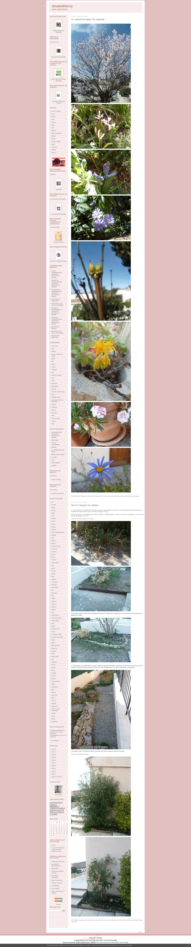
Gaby (52, 128)
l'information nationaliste (58, 861)
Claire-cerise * (55, 562)
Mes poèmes (54, 386)
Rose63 (53, 692)
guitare (53, 364)
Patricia (53, 678)
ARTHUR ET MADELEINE (59, 57)
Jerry (52, 623)
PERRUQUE (54, 301)
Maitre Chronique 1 (56, 133)
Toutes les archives (56, 776)
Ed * (52, 590)
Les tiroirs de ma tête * (57, 637)
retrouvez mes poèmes (57, 493)
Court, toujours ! (55, 888)
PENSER (53, 328)
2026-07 (53, 752)
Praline (53, 684)
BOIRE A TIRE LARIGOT (57, 454)
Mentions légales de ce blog (83, 942)
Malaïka (53, 136)
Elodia (53, 125)
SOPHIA (53, 150)
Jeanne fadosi (55, 620)
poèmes (54, 802)
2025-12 (53, 771)
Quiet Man (54, 147)
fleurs (109, 496)
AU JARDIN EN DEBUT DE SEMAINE (88, 19)
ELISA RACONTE (58, 242)
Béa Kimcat (54, 327)
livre (60, 802)
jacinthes (125, 496)
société (53, 814)
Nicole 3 (53, 667)
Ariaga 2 (53, 527)
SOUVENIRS (58, 795)
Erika (52, 596)
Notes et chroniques (56, 880)
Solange (53, 703)
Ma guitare (54, 383)
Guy (52, 612)
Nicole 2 (53, 665)
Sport (52, 415)
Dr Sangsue (54, 582)
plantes (115, 496)
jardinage (130, 496)
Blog (52, 349)
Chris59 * (54, 560)
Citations (53, 351)
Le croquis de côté (56, 634)
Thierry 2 (53, 152)
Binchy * (53, 540)
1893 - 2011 (54, 346)
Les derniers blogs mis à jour (81, 940)
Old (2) (53, 670)
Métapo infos (54, 868)
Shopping (54, 407)
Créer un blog (92, 937)
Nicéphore (54, 662)
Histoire (53, 367)
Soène (53, 698)
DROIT (53, 358)
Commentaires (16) (98, 920)
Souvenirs (54, 413)
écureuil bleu (54, 289)
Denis (53, 119)
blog (127, 942)
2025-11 (53, 774)
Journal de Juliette (56, 375)
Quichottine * (54, 687)
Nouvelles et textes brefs (58, 391)
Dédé (52, 576)
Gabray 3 (53, 604)
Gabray (53, 598)
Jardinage (54, 369)
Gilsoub (53, 609)
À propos (58, 904)
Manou (53, 642)
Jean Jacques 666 (56, 618)
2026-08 (53, 749)
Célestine (54, 551)
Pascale (53, 676)
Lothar (53, 640)
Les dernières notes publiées (96, 940)
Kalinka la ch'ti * (55, 629)
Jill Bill (53, 626)
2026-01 (53, 768)
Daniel (53, 568)
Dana (52, 114)
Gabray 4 (53, 607)
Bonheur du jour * (56, 546)
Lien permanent (89, 496)
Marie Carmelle (55, 645)
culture (53, 805)
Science (53, 404)
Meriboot (53, 651)
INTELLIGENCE (55, 463)
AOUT (53, 460)
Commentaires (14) (98, 496)
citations (54, 808)
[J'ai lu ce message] (189, 945)
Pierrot (53, 144)
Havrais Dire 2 (55, 615)
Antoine (53, 518)
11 (56, 828)
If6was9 (53, 130)
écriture (60, 812)
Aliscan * (53, 510)
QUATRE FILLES (56, 397)
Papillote (53, 673)
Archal (53, 521)
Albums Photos (55, 782)
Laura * (53, 631)
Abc (52, 502)
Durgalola (54, 584)
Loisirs (53, 380)
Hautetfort (99, 937)
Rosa (52, 689)
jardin (112, 496)
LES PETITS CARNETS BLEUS (58, 261)
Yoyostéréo (54, 721)
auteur (62, 808)
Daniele (53, 571)
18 (56, 831)
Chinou (53, 554)
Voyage (53, 421)
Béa (52, 538)
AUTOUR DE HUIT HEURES (58, 214)
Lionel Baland (55, 885)
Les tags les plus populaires (110, 940)
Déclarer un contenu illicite (69, 942)
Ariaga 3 (53, 529)
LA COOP (54, 457)
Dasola (53, 573)
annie (53, 516)
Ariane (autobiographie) (57, 532)
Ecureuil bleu (55, 587)
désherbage (136, 496)
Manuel (53, 139)
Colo (52, 271)
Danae (53, 116)
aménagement (114, 920)
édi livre (53, 845)
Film (52, 361)
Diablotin (53, 579)
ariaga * (53, 524)
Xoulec (53, 719)
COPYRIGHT (54, 740)
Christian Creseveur (56, 883)
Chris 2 (53, 557)
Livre (52, 378)
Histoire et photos (56, 479)
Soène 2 (53, 700)
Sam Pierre (54, 695)
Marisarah (54, 648)
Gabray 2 (53, 601)
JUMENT (53, 465)
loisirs (72, 921)
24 (53, 833)
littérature (54, 806)
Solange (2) (54, 706)
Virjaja (53, 716)
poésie (53, 394)
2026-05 (53, 757)
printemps (120, 496)
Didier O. (53, 122)
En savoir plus (128, 945)
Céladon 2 (54, 549)
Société (53, 410)
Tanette (53, 713)
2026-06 (53, 754)
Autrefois (53, 535)
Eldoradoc (54, 593)
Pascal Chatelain (56, 141)
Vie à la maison (55, 418)
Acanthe (53, 308)
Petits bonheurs (55, 681)
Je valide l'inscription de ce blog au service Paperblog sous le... (57, 849)
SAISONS (58, 189)
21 (64, 831)
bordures (120, 920)
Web (52, 424)
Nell (52, 659)
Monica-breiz (54, 656)
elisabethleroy (62, 6)
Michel (53, 653)
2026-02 (53, 765)
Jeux (52, 372)
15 (67, 828)
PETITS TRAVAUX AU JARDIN (84, 505)
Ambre (53, 513)
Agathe (53, 507)
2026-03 (53, 763)
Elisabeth (54, 280)
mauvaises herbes (138, 920)
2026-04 (53, 760)
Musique (53, 389)
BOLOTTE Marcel (56, 111)
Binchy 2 (53, 543)
